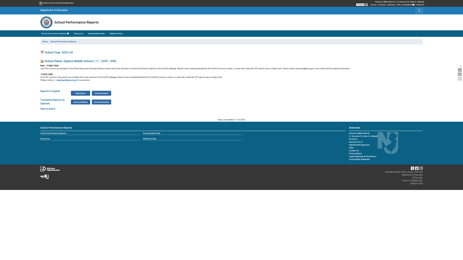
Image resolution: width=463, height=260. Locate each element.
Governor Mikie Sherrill (359, 133)
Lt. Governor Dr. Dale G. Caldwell (363, 136)
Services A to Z (356, 142)
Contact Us (354, 151)
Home (45, 41)
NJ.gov (373, 5)
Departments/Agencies (359, 145)
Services (381, 5)
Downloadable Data (96, 33)
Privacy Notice (355, 153)
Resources (78, 33)
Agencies (391, 5)
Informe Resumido (101, 102)
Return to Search (47, 108)
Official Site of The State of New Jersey (58, 3)
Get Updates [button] (407, 5)
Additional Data (116, 33)
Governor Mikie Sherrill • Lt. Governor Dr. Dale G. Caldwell (399, 2)
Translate (360, 5)
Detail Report (80, 93)
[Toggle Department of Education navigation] (419, 10)
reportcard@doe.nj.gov (66, 80)
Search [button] (419, 5)
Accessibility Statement (359, 159)
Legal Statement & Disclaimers (362, 156)
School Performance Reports (54, 33)
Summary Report (101, 93)
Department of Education (54, 10)
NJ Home (353, 139)
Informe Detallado (80, 102)
